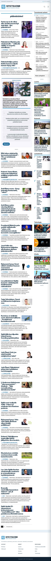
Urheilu (20, 551)
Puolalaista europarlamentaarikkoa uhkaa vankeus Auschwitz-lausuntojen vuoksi (42, 36)
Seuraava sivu (9, 526)
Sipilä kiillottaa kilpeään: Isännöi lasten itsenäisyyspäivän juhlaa (10, 336)
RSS (36, 551)
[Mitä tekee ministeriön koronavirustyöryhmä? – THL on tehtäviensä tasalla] (27, 155)
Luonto (19, 546)
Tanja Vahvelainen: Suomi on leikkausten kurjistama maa (10, 301)
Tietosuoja (37, 553)
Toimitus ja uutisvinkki (40, 546)
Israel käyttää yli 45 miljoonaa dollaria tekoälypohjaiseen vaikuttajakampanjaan (42, 148)
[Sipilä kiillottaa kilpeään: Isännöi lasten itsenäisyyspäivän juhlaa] (27, 336)
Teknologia (20, 549)
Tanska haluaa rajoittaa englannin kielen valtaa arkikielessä (39, 185)
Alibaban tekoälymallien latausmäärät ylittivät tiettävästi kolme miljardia (39, 199)
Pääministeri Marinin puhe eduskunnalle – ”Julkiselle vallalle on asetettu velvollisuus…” (10, 44)
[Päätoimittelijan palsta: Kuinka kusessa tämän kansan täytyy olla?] (27, 65)
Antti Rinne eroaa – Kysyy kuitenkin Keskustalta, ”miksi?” (10, 190)
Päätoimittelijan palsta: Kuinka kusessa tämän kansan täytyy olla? (9, 63)
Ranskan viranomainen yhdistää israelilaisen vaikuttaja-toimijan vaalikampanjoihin (41, 19)
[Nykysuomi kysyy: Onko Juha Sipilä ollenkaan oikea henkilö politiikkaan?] (27, 422)
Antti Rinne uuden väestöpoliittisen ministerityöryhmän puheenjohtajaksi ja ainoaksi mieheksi (8, 208)
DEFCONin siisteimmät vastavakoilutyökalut (41, 53)
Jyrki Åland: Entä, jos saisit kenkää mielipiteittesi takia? (8, 354)
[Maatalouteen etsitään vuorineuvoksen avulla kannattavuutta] (27, 455)
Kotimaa (3, 546)
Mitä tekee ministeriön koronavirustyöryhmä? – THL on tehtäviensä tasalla (10, 156)
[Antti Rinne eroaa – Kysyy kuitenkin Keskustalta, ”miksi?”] (27, 191)
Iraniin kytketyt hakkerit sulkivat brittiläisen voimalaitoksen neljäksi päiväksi (39, 213)
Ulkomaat (3, 549)
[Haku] (44, 6)
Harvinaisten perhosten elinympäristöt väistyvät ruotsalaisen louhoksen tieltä (40, 112)
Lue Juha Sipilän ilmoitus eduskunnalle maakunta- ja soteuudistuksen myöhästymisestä (10, 472)
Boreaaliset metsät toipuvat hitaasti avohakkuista (41, 95)
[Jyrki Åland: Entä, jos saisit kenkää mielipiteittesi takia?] (27, 354)
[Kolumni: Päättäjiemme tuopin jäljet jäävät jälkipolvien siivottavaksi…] (27, 440)
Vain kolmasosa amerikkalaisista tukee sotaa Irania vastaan (40, 132)
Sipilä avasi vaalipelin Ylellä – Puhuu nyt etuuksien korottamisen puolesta (10, 405)
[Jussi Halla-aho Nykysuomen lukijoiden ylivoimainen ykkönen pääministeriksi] (27, 248)
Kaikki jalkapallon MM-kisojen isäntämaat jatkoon (41, 281)
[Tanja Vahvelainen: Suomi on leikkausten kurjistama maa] (27, 301)
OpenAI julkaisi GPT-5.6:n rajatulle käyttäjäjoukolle (41, 249)
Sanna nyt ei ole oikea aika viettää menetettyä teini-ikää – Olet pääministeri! (10, 24)
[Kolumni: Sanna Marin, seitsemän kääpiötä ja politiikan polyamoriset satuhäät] (27, 174)
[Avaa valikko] (48, 6)
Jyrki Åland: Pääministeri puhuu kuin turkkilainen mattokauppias (10, 369)
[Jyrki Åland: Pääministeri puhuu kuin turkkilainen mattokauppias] (27, 370)
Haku (36, 549)
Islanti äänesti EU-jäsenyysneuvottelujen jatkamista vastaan (41, 28)
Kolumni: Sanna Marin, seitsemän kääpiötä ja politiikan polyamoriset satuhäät (9, 174)
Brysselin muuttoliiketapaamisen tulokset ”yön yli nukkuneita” (9, 491)
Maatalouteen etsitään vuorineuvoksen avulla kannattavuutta (9, 455)
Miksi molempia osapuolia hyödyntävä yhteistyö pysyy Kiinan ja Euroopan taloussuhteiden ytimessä (43, 45)
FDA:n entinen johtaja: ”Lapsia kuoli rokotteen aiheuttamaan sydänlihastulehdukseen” (42, 68)
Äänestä (6, 144)
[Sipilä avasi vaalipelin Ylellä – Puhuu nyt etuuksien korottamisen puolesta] (27, 405)
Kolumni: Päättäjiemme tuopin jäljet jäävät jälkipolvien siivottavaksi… (10, 438)
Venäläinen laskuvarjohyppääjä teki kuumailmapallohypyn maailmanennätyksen (39, 162)
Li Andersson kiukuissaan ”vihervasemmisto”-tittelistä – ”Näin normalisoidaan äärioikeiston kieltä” (10, 386)
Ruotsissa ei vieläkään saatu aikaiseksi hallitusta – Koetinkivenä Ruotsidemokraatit (10, 318)
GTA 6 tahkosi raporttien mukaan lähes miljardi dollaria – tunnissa (42, 60)
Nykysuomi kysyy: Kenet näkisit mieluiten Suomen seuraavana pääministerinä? (10, 267)
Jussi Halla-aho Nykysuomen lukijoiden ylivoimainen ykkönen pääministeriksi (9, 248)
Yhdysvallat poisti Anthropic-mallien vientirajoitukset (40, 235)
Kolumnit (20, 553)
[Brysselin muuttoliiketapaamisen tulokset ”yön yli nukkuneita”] (27, 490)
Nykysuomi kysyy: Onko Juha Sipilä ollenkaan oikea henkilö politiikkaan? (9, 422)
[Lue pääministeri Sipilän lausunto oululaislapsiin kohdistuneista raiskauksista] (27, 283)
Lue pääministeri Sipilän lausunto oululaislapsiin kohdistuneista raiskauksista (9, 283)
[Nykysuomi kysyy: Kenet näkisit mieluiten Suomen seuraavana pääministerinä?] (27, 266)
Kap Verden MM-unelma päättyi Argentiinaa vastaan (41, 267)
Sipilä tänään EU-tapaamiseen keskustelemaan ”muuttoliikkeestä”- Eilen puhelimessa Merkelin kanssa (12, 510)
